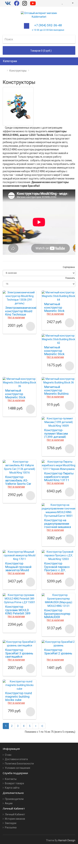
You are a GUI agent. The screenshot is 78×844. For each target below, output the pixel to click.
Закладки (10, 823)
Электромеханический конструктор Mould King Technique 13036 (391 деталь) (21, 313)
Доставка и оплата (16, 759)
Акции (9, 803)
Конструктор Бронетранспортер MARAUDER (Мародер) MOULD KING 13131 (57, 617)
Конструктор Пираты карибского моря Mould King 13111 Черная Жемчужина (59, 478)
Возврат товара (14, 783)
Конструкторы (17, 70)
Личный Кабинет (15, 814)
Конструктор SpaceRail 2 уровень (58, 651)
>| (42, 725)
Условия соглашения (17, 767)
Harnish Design (66, 840)
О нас (8, 754)
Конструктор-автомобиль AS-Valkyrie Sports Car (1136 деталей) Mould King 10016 (18, 483)
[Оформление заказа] (66, 2)
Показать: (70, 278)
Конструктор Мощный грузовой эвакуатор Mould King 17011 (18, 568)
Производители (14, 799)
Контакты (11, 779)
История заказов (15, 818)
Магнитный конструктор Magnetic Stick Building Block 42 (56, 352)
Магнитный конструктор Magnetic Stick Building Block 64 (56, 309)
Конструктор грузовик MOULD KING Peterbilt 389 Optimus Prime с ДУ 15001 (19, 613)
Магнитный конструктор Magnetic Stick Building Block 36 (17, 395)
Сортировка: (69, 267)
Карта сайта (12, 787)
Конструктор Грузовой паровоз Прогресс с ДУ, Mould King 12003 (57, 568)
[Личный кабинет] (71, 2)
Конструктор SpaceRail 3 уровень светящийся (19, 653)
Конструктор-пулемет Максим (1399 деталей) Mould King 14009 (56, 435)
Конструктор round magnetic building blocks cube (18, 696)
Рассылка (11, 827)
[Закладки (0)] (62, 2)
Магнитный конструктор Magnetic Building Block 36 (56, 392)
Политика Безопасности (19, 763)
